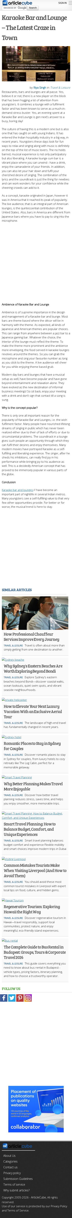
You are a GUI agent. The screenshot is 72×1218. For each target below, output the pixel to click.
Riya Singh (40, 87)
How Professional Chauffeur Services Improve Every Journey (31, 636)
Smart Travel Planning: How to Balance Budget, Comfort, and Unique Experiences (30, 829)
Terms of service (14, 1184)
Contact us (10, 1167)
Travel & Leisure (60, 87)
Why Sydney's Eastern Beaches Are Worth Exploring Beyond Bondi (33, 668)
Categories (10, 1161)
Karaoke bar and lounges (17, 490)
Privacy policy (12, 1173)
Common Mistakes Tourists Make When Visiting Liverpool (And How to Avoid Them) (35, 870)
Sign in (62, 2)
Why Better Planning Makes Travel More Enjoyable (33, 786)
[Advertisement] (36, 261)
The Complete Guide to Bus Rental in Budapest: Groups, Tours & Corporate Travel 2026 (35, 952)
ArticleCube (38, 1197)
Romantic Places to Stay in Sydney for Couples (32, 745)
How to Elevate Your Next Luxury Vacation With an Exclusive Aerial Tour (33, 711)
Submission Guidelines (18, 1179)
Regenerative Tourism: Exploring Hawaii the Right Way (32, 909)
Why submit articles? (16, 1190)
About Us (9, 1156)
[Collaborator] (36, 1130)
